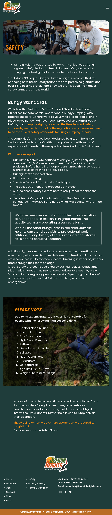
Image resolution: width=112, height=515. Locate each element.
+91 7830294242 (78, 479)
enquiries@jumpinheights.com (83, 486)
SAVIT (89, 511)
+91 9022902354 (73, 482)
